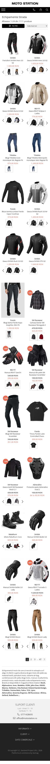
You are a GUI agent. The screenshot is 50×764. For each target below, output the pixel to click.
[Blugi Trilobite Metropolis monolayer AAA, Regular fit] (37, 143)
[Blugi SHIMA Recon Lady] (37, 620)
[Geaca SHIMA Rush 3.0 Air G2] (37, 193)
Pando (12, 209)
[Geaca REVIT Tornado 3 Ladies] (37, 570)
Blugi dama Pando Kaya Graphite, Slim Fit (12, 323)
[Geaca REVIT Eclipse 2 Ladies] (37, 94)
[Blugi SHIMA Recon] (13, 620)
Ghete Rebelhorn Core (13, 537)
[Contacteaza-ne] (34, 9)
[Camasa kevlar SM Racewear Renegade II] (37, 300)
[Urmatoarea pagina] (44, 659)
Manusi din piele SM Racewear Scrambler (37, 373)
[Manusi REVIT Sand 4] (13, 356)
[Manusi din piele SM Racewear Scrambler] (37, 356)
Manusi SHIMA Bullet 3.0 (37, 537)
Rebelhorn (13, 534)
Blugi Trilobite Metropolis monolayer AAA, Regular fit (37, 159)
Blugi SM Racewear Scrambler (12, 435)
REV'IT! (37, 108)
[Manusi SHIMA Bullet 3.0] (37, 520)
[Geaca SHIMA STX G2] (37, 244)
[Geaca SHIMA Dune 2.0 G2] (13, 94)
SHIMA (13, 58)
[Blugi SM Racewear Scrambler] (13, 411)
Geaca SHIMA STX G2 (37, 261)
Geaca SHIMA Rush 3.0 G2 (13, 261)
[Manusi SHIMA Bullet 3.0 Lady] (13, 570)
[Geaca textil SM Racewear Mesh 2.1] (13, 468)
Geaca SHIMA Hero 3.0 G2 (37, 60)
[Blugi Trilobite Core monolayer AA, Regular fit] (13, 143)
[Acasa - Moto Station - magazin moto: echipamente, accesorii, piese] (25, 3)
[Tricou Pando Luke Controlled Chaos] (37, 411)
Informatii (24, 728)
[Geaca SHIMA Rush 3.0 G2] (13, 244)
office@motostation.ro (26, 718)
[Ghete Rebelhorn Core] (13, 520)
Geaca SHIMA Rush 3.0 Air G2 (37, 212)
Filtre (14, 26)
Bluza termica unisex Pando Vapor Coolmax (13, 212)
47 (40, 659)
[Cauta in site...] (47, 9)
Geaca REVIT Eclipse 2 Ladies (37, 112)
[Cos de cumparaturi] (41, 9)
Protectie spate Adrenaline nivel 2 (37, 488)
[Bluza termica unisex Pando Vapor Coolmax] (13, 192)
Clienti (24, 734)
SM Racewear (37, 320)
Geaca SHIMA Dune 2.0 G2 (13, 111)
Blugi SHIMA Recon (12, 637)
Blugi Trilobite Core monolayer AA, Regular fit (13, 159)
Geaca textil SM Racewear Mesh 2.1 (13, 488)
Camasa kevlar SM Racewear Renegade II (37, 323)
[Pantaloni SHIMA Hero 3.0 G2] (13, 43)
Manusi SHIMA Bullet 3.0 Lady (13, 588)
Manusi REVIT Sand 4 (13, 372)
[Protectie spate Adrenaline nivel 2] (37, 468)
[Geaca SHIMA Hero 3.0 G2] (37, 43)
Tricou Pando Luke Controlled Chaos (37, 435)
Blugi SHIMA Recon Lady (37, 637)
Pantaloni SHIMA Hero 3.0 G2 (13, 61)
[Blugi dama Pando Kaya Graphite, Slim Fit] (13, 300)
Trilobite (13, 155)
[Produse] (3, 10)
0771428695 (26, 714)
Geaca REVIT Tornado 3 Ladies (37, 588)
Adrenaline (37, 484)
